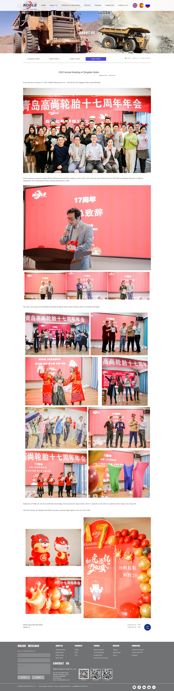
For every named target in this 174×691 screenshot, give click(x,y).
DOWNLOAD (109, 5)
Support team (117, 652)
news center (96, 59)
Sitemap (56, 686)
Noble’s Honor (75, 59)
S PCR (77, 649)
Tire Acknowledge (99, 652)
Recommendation (99, 649)
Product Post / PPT (137, 652)
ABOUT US (53, 5)
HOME (43, 5)
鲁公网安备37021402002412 (80, 686)
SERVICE (87, 5)
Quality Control (98, 655)
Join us (115, 655)
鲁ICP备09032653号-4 (65, 686)
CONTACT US (123, 5)
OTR (76, 655)
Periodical (134, 655)
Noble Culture (54, 59)
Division (98, 5)
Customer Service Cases (101, 658)
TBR (76, 652)
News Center (59, 658)
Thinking (115, 649)
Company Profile (33, 59)
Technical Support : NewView (46, 686)
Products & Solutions (71, 5)
